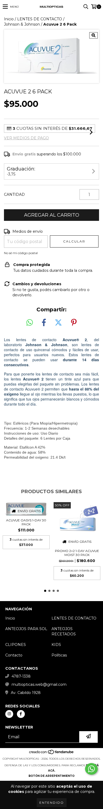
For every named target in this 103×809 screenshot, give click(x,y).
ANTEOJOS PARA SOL (26, 628)
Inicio (9, 19)
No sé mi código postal (21, 253)
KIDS (56, 644)
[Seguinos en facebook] (21, 714)
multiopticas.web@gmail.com (39, 684)
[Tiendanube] (52, 753)
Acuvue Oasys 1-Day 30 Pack (26, 522)
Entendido (51, 803)
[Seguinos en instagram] (9, 714)
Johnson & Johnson (22, 24)
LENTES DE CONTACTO (39, 19)
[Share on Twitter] (58, 322)
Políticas (59, 655)
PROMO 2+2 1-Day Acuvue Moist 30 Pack (77, 553)
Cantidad (14, 194)
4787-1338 (21, 676)
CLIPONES (15, 644)
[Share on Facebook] (44, 322)
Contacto (13, 655)
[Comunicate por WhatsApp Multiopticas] (91, 769)
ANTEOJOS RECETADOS (64, 631)
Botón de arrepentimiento (51, 776)
